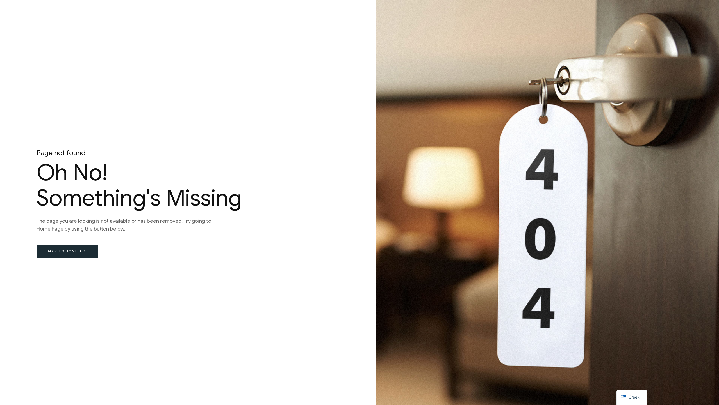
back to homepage (67, 251)
